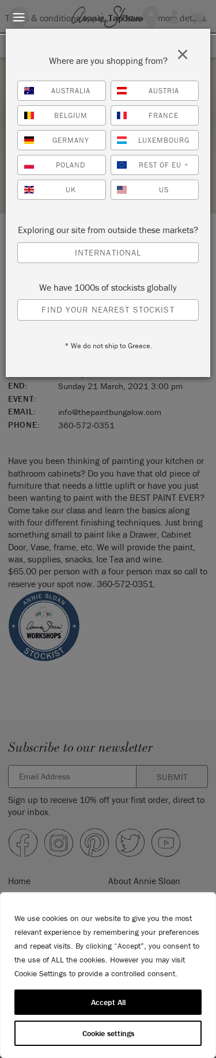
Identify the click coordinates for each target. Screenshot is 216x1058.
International (108, 252)
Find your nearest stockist (107, 309)
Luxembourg (164, 140)
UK (71, 190)
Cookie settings (108, 1033)
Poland (70, 165)
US (164, 190)
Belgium (71, 115)
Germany (70, 140)
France (164, 115)
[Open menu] (19, 17)
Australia (70, 91)
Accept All (108, 1002)
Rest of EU (163, 165)
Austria (164, 91)
